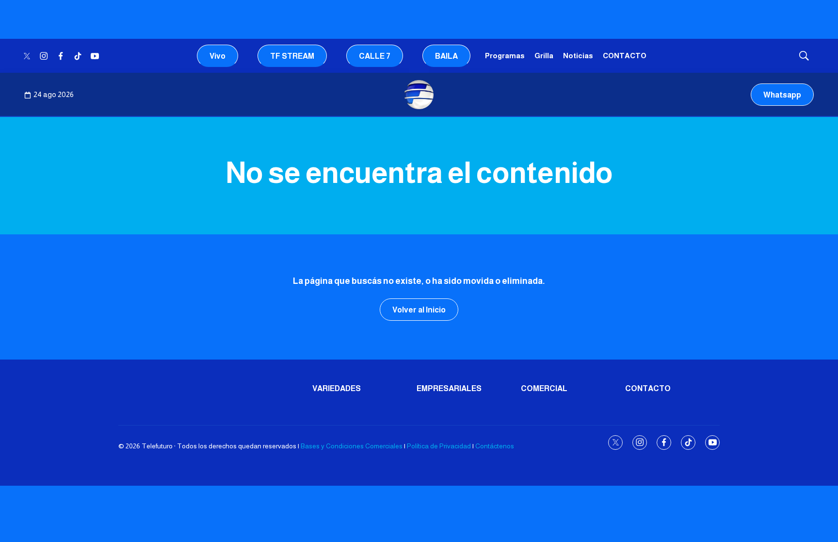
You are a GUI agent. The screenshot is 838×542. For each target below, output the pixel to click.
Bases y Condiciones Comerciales (352, 446)
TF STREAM (292, 56)
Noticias (578, 55)
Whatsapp (782, 95)
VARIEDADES (336, 388)
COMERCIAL (544, 388)
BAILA (446, 56)
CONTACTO (624, 55)
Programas (505, 55)
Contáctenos (494, 446)
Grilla (543, 55)
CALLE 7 (374, 56)
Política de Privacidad (439, 446)
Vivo (218, 56)
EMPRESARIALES (449, 388)
